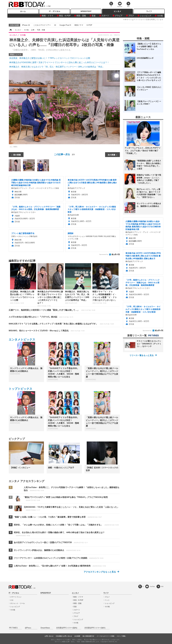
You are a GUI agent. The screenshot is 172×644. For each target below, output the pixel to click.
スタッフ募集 (121, 636)
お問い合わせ (49, 636)
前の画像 (17, 155)
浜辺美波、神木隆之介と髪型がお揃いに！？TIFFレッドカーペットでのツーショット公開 (49, 58)
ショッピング (145, 16)
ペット (107, 600)
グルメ (107, 597)
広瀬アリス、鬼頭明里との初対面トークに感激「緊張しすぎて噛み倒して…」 (52, 310)
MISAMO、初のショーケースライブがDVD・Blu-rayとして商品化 (47, 330)
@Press (28, 628)
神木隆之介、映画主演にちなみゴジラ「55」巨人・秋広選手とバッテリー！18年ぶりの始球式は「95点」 (56, 67)
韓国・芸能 (81, 16)
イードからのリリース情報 (105, 636)
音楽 (94, 16)
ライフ (149, 11)
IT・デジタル (54, 11)
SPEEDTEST (86, 11)
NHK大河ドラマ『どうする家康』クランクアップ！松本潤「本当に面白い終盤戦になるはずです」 (61, 324)
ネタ (11, 600)
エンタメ (117, 11)
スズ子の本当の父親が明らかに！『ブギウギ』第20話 (41, 317)
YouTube (152, 586)
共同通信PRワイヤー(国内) (66, 628)
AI (55, 25)
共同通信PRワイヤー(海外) (94, 628)
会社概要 (77, 636)
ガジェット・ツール (17, 603)
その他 (160, 16)
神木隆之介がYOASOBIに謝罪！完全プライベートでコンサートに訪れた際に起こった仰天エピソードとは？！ (59, 62)
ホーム (23, 11)
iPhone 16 (26, 25)
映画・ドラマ (47, 16)
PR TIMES (13, 628)
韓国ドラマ (78, 25)
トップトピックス (20, 388)
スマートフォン (16, 597)
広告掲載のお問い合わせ (64, 636)
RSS (162, 586)
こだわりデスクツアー (42, 25)
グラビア (118, 16)
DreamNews (45, 628)
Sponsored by (103, 254)
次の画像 (111, 155)
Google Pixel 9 (65, 25)
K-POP (89, 25)
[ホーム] (10, 30)
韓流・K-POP (65, 16)
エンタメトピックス (22, 339)
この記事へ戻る (64, 154)
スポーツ (105, 16)
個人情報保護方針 (88, 636)
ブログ (131, 16)
